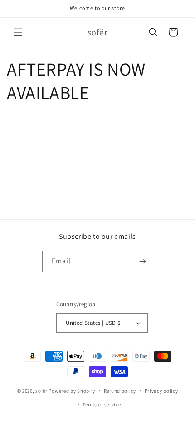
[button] (18, 32)
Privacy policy (161, 391)
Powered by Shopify (72, 390)
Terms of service (102, 404)
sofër (41, 390)
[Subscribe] (143, 261)
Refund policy (120, 391)
